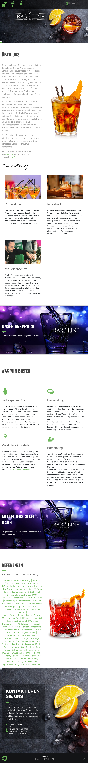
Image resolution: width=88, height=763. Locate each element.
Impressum (38, 759)
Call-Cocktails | (28, 647)
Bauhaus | (17, 627)
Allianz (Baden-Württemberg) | (18, 580)
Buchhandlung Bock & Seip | (20, 595)
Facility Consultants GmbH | (17, 656)
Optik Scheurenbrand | (26, 641)
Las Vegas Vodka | (12, 630)
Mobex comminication (31, 664)
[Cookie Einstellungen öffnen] (4, 758)
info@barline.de (20, 733)
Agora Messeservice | (24, 589)
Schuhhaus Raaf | (20, 650)
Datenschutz (49, 759)
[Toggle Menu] (73, 4)
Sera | (24, 583)
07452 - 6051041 (19, 727)
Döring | (6, 586)
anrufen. (14, 157)
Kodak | (13, 586)
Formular (9, 154)
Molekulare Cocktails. (21, 469)
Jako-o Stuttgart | (22, 638)
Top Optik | (8, 589)
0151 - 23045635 (21, 729)
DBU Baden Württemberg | (14, 653)
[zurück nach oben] (84, 759)
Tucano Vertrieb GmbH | (18, 621)
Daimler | (16, 583)
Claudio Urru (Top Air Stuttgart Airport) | (23, 633)
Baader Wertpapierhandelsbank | (18, 615)
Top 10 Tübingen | (22, 624)
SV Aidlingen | (27, 630)
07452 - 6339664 (20, 731)
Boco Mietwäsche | (26, 586)
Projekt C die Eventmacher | (17, 609)
